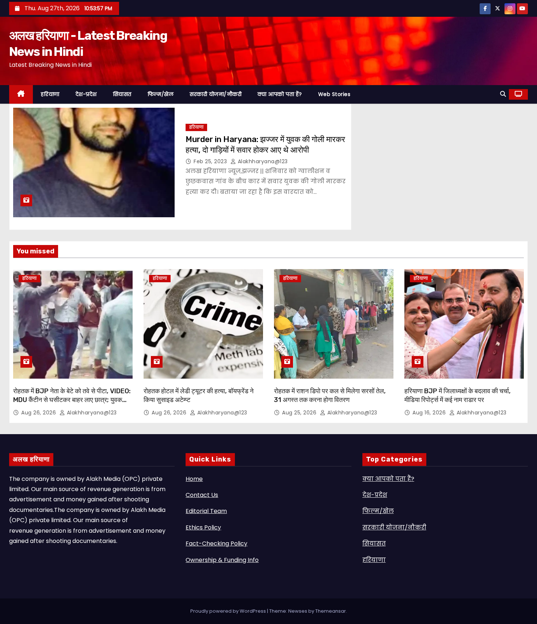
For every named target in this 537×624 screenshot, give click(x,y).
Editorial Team (206, 511)
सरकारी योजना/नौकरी (215, 94)
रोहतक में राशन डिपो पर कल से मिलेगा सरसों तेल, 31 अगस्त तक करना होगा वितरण (330, 395)
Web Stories (334, 94)
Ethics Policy (203, 527)
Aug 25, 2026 (300, 412)
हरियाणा (50, 94)
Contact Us (202, 495)
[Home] (21, 94)
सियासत (122, 94)
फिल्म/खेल (161, 94)
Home (194, 479)
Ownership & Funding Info (222, 560)
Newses (297, 611)
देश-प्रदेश (86, 94)
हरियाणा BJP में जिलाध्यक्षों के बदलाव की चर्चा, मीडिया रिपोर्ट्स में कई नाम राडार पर (457, 395)
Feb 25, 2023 (211, 161)
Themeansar (330, 611)
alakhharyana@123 (262, 161)
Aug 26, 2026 (39, 412)
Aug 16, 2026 (430, 412)
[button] (503, 94)
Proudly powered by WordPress (228, 611)
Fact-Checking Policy (216, 543)
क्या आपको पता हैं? (280, 94)
